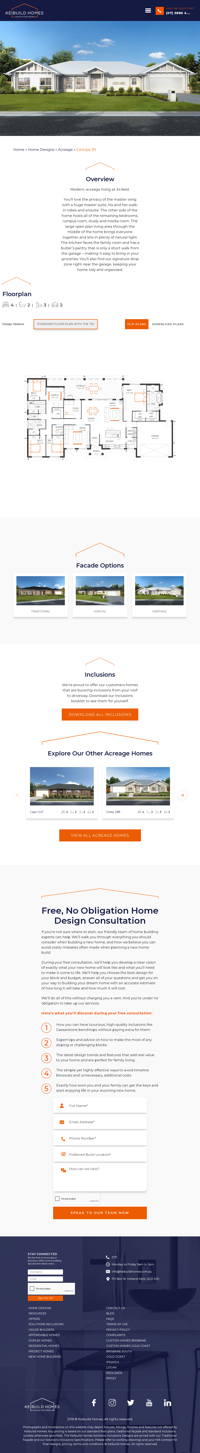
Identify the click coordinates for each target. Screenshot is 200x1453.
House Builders (41, 1329)
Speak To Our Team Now (100, 1213)
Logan (111, 1367)
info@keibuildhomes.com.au (132, 1271)
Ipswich (112, 1362)
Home (18, 149)
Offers (34, 1319)
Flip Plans (136, 324)
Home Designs (41, 149)
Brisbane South (119, 1351)
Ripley (111, 1378)
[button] (182, 795)
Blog (110, 1313)
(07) (114, 1257)
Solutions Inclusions (46, 1324)
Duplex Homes (40, 1340)
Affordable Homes (44, 1335)
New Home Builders (45, 1356)
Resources (37, 1313)
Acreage (65, 149)
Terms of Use (117, 1324)
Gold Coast (115, 1356)
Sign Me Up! (45, 1298)
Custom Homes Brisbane (126, 1340)
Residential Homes (44, 1346)
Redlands (114, 1373)
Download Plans (168, 324)
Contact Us (115, 1308)
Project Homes (41, 1351)
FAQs (110, 1319)
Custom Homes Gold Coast (128, 1346)
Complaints (115, 1335)
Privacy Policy (118, 1329)
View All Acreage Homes (100, 835)
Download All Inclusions (100, 714)
